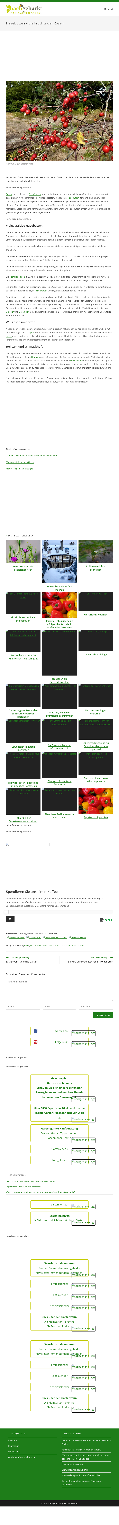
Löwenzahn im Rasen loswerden (23, 748)
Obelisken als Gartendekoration (59, 680)
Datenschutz (14, 1451)
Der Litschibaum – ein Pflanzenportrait (96, 780)
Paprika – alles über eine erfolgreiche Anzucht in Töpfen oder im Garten (59, 624)
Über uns (12, 1440)
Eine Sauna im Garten (72, 1464)
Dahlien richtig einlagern (95, 654)
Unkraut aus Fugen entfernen (95, 712)
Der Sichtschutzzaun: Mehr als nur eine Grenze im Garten (30, 1181)
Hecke (9, 336)
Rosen (9, 194)
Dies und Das (35, 946)
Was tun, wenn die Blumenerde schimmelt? (59, 714)
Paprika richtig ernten (96, 817)
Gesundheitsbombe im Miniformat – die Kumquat (23, 657)
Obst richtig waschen (95, 614)
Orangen (35, 357)
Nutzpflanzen (54, 946)
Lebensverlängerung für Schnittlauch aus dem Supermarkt (95, 746)
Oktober (10, 311)
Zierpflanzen (35, 194)
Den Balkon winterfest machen (59, 588)
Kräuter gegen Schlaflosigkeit (20, 468)
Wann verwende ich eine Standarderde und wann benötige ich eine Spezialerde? (40, 1192)
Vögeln (31, 332)
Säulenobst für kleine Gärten (20, 462)
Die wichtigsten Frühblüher (75, 1469)
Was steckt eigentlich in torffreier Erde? (81, 1475)
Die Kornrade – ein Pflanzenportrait (23, 568)
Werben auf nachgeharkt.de (21, 1457)
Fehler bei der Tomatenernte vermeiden (23, 819)
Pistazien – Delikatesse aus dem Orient (59, 816)
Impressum (13, 1446)
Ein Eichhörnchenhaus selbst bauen (23, 619)
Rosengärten (41, 290)
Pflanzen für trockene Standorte (59, 783)
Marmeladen (76, 360)
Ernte (44, 946)
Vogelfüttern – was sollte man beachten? (23, 1186)
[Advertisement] (59, 59)
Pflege (64, 946)
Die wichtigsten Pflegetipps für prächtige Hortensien (23, 784)
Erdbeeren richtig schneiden (95, 568)
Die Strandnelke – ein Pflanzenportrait (59, 747)
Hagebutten (73, 197)
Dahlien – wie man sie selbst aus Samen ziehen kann (31, 455)
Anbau (26, 946)
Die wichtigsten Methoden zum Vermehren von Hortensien (23, 714)
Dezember (24, 311)
